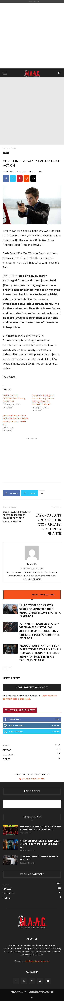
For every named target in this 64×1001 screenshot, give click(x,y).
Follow (55, 725)
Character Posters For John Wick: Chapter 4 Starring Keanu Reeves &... (40, 843)
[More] (42, 493)
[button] (5, 73)
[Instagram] (24, 981)
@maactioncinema (32, 778)
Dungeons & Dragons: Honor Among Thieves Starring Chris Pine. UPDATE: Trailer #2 (43, 400)
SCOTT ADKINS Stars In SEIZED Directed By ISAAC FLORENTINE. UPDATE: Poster (16, 516)
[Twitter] (13, 178)
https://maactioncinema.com (32, 568)
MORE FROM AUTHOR (43, 594)
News (13, 148)
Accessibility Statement (41, 992)
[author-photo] (32, 560)
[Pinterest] (20, 178)
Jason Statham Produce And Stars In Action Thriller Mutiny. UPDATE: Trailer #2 (15, 420)
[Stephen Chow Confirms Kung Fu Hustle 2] (10, 860)
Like (57, 719)
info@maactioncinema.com (37, 961)
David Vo (9, 172)
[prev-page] (5, 668)
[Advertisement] (32, 35)
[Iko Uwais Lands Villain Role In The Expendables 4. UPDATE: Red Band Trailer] (10, 830)
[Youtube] (48, 981)
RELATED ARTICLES (20, 594)
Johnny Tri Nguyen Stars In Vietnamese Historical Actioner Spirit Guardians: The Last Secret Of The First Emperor (39, 631)
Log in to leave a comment (32, 687)
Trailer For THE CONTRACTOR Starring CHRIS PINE (14, 398)
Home (5, 148)
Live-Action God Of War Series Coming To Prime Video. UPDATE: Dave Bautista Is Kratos (40, 611)
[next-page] (9, 668)
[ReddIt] (26, 178)
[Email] (33, 178)
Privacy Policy (18, 992)
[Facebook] (6, 178)
